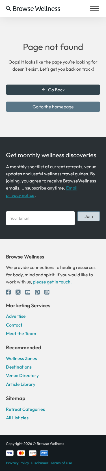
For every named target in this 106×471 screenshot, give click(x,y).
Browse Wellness (36, 8)
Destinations (19, 367)
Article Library (20, 384)
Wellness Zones (21, 358)
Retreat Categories (25, 409)
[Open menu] (94, 8)
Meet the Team (21, 333)
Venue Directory (22, 375)
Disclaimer (40, 463)
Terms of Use (61, 463)
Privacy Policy (17, 463)
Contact (14, 325)
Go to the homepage (53, 107)
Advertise (16, 316)
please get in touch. (52, 282)
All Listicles (17, 417)
